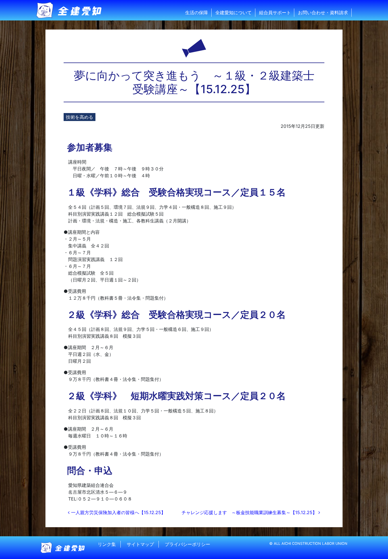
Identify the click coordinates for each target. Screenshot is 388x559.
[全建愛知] (72, 10)
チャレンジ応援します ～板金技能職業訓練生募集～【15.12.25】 (250, 512)
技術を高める (79, 117)
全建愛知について (233, 12)
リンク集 (107, 544)
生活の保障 (196, 12)
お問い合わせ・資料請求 (323, 12)
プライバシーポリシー (187, 544)
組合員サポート (275, 12)
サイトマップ (140, 544)
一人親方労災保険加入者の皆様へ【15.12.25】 (118, 512)
